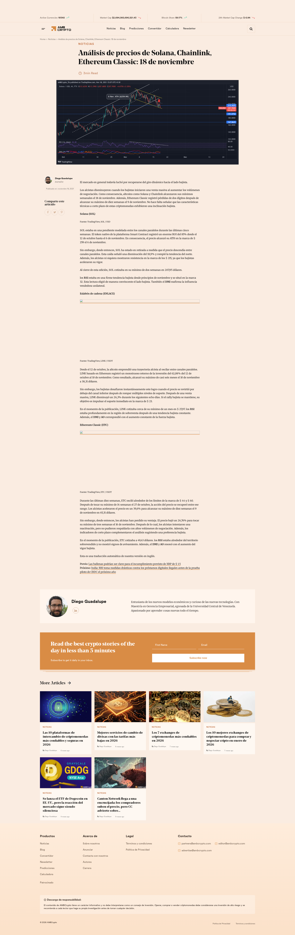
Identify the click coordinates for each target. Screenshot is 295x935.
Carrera (87, 868)
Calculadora (172, 28)
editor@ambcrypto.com (231, 844)
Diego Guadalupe (64, 178)
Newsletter (189, 28)
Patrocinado (46, 883)
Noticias (111, 28)
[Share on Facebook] (48, 212)
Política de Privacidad (137, 850)
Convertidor (154, 28)
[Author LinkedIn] (76, 611)
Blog (122, 28)
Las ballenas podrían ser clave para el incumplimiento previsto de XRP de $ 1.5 (134, 563)
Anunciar (88, 850)
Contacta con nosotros (95, 856)
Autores (87, 862)
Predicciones (136, 28)
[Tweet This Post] (55, 212)
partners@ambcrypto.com (196, 844)
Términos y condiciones (139, 844)
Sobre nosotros (91, 844)
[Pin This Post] (62, 212)
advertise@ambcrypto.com (197, 850)
